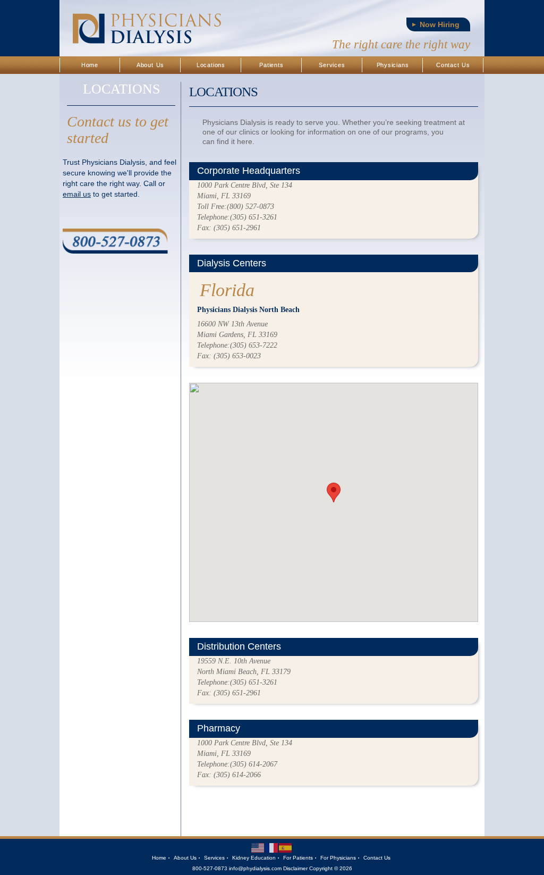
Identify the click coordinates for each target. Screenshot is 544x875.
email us (77, 194)
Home (89, 65)
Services (332, 65)
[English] (258, 847)
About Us (150, 65)
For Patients (298, 858)
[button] (333, 492)
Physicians (393, 65)
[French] (272, 847)
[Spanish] (286, 847)
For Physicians (338, 858)
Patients (271, 65)
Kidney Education (254, 858)
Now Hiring (440, 24)
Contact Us (453, 65)
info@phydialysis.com (255, 868)
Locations (211, 65)
